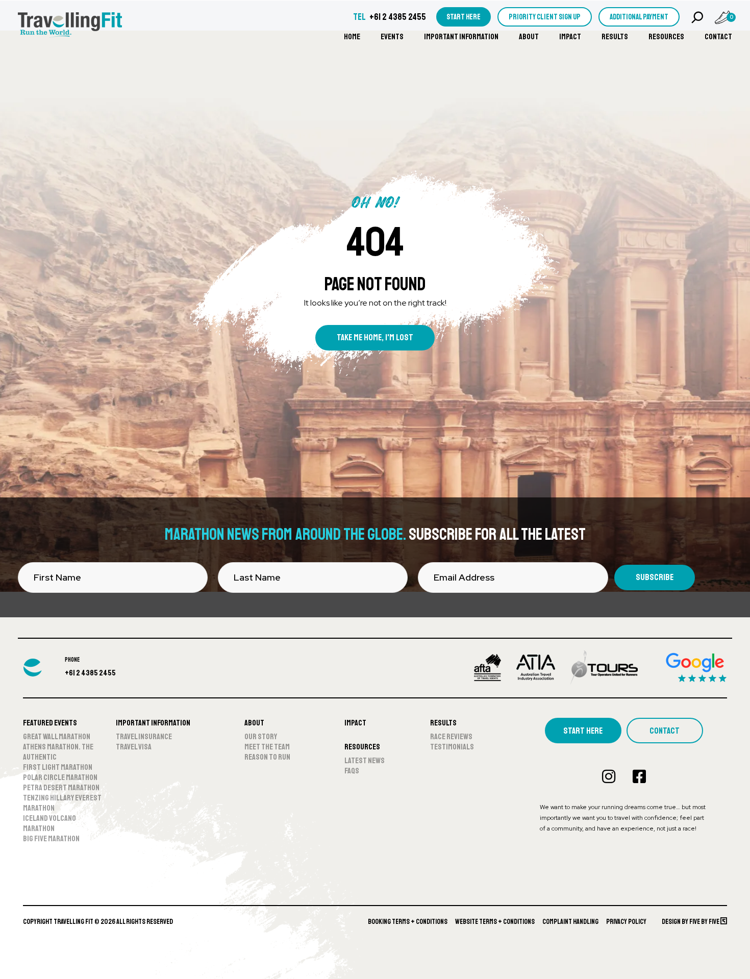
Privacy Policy (626, 921)
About (529, 37)
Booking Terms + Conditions (407, 921)
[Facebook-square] (639, 776)
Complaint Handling (570, 921)
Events (392, 37)
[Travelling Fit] (70, 25)
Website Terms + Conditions (495, 921)
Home (352, 37)
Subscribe (654, 577)
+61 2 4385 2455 (397, 16)
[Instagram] (608, 776)
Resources (666, 37)
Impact (570, 37)
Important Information (461, 37)
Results (615, 37)
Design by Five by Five (691, 921)
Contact (718, 37)
